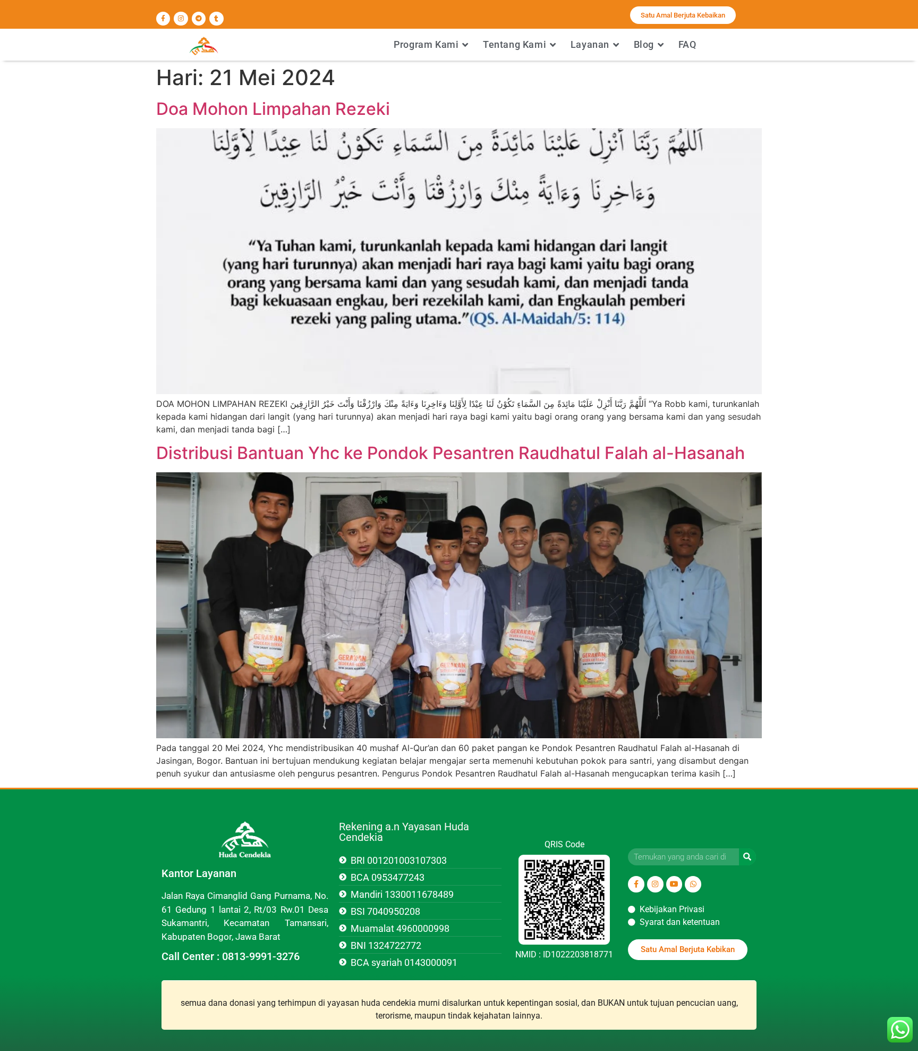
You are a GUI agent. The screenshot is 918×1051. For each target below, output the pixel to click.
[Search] (747, 856)
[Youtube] (674, 884)
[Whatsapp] (693, 884)
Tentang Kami (514, 44)
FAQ (687, 44)
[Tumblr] (216, 19)
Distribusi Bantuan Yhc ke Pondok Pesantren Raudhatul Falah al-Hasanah (450, 453)
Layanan (590, 44)
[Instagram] (181, 19)
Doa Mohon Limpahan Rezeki (273, 108)
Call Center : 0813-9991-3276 (231, 956)
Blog (644, 44)
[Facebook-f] (163, 19)
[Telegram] (199, 19)
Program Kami (426, 44)
